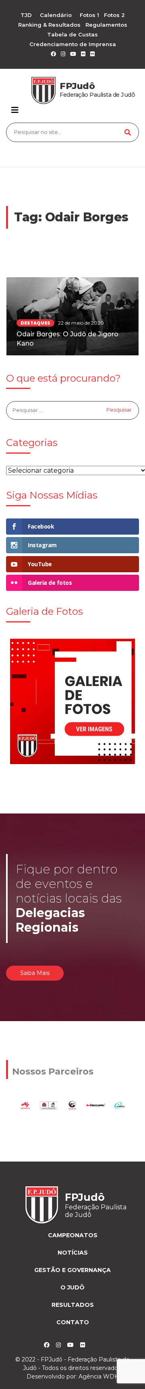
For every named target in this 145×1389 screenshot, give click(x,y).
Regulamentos (106, 24)
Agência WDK (98, 1376)
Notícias (73, 1252)
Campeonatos (72, 1235)
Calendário (56, 15)
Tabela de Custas (72, 34)
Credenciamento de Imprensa (72, 44)
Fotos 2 (114, 15)
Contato (72, 1322)
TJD (26, 15)
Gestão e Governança (72, 1270)
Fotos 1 (89, 15)
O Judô (72, 1287)
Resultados (73, 1304)
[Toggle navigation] (15, 110)
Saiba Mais (35, 973)
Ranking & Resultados (49, 24)
